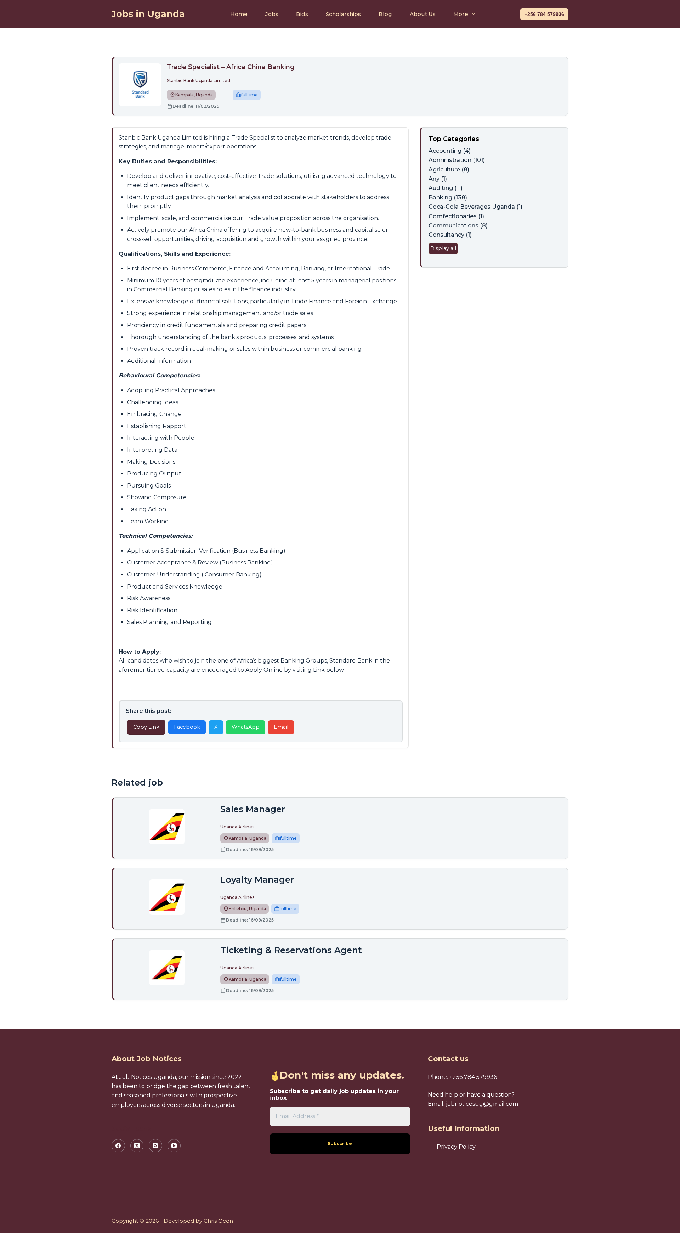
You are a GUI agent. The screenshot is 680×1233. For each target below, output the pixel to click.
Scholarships (343, 14)
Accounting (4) (450, 150)
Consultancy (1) (450, 234)
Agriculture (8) (449, 169)
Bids (302, 14)
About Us (423, 14)
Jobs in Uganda (148, 14)
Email (281, 727)
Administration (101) (457, 160)
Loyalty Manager (257, 879)
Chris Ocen (218, 1220)
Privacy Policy (456, 1146)
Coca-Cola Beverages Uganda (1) (475, 206)
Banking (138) (448, 197)
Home (239, 14)
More (460, 14)
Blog (385, 14)
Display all (443, 248)
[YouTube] (174, 1146)
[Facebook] (118, 1146)
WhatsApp (246, 727)
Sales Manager (252, 809)
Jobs (271, 14)
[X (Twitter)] (137, 1146)
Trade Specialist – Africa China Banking (231, 67)
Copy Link (146, 727)
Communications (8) (458, 225)
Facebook (187, 727)
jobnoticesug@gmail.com (482, 1103)
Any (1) (438, 178)
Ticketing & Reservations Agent (291, 950)
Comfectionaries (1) (456, 216)
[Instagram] (155, 1146)
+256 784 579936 (544, 14)
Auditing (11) (446, 188)
